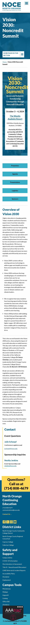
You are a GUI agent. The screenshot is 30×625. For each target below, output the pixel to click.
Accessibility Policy (8, 574)
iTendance (5, 605)
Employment (6, 580)
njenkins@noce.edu (10, 466)
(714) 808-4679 (16, 488)
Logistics (15, 191)
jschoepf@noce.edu (10, 449)
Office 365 (6, 601)
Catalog (5, 598)
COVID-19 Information (10, 561)
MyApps (5, 592)
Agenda (15, 174)
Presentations (15, 182)
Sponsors (15, 199)
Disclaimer (5, 577)
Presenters (15, 166)
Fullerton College (8, 545)
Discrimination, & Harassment (12, 564)
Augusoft (5, 595)
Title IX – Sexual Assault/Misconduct (14, 567)
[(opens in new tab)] (4, 520)
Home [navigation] (4, 62)
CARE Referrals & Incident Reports (14, 570)
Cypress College (7, 542)
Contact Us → (7, 514)
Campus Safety (7, 558)
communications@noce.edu (11, 510)
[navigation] (13, 54)
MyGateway (6, 589)
